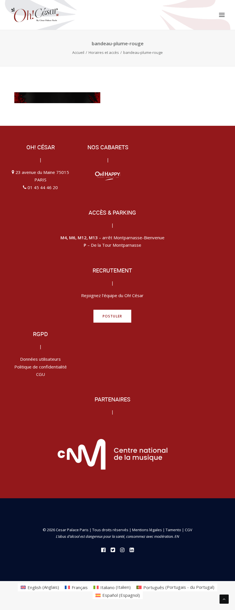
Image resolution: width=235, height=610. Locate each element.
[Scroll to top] (224, 598)
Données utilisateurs (40, 359)
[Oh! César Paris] (34, 15)
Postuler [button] (112, 316)
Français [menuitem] (80, 587)
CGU (40, 374)
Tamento (174, 529)
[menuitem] (40, 587)
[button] (222, 15)
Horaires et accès (104, 52)
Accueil (78, 52)
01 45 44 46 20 (43, 187)
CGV (188, 529)
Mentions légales (147, 529)
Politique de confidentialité (40, 367)
